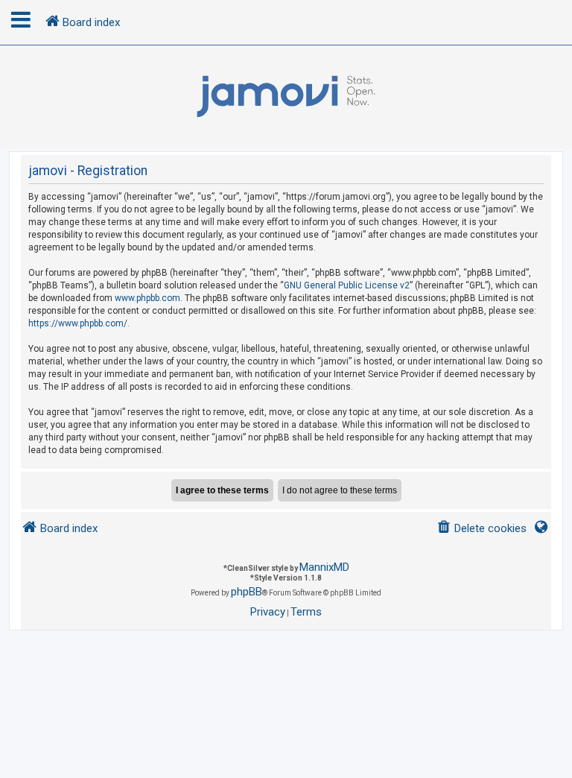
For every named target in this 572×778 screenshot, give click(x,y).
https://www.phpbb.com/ (77, 323)
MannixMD (324, 567)
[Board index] (286, 97)
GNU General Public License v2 (347, 285)
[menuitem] (481, 528)
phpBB (246, 591)
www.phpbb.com (147, 298)
